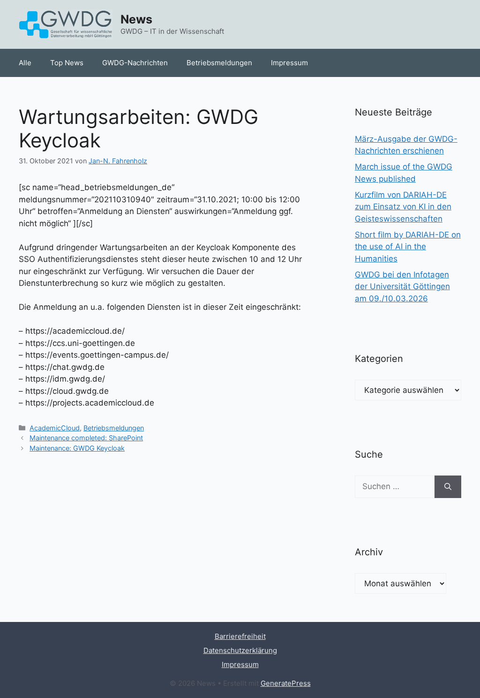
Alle (25, 62)
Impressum (289, 62)
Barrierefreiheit (240, 636)
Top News (66, 62)
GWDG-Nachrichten (135, 62)
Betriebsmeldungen (219, 62)
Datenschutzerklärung (240, 650)
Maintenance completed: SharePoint (86, 438)
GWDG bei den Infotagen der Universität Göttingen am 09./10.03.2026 (402, 286)
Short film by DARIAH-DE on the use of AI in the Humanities (408, 246)
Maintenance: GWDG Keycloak (77, 448)
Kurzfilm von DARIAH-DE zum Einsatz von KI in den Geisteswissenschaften (403, 206)
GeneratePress (286, 683)
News (136, 19)
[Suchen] (448, 487)
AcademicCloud (55, 428)
